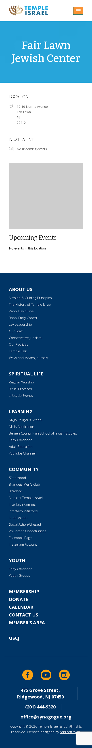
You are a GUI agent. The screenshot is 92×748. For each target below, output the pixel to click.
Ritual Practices (20, 389)
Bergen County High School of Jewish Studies (43, 433)
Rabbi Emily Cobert (23, 317)
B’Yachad (15, 491)
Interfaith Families (22, 504)
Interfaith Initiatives (23, 511)
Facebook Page (20, 537)
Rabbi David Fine (21, 311)
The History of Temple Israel (30, 304)
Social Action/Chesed (25, 524)
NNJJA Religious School (25, 420)
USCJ (14, 638)
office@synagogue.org (46, 717)
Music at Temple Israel (26, 497)
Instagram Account (23, 544)
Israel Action (18, 517)
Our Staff (16, 331)
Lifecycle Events (21, 395)
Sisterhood (17, 477)
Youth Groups (19, 575)
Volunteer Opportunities (27, 531)
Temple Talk (18, 351)
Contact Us (23, 615)
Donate (18, 599)
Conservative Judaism (25, 337)
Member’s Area (27, 623)
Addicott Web (70, 732)
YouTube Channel (22, 453)
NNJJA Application (21, 426)
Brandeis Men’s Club (24, 484)
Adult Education (21, 446)
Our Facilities (18, 344)
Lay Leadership (20, 324)
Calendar (21, 607)
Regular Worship (21, 382)
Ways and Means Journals (28, 357)
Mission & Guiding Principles (30, 297)
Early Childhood (20, 440)
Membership (24, 591)
